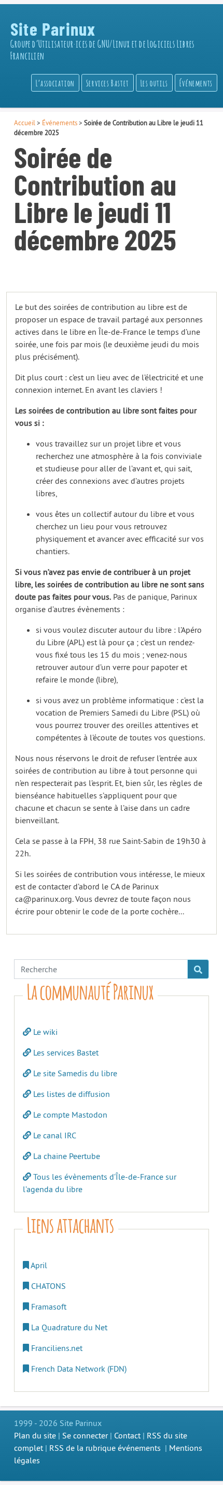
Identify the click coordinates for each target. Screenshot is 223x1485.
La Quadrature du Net (68, 1327)
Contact (127, 1435)
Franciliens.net (55, 1348)
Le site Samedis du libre (74, 1073)
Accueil (24, 122)
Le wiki (44, 1032)
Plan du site (35, 1435)
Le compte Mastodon (69, 1114)
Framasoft (47, 1306)
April (38, 1265)
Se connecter (85, 1435)
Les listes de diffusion (70, 1094)
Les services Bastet (65, 1052)
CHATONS (47, 1286)
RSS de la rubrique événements (105, 1448)
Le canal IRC (53, 1135)
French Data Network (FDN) (78, 1368)
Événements (59, 122)
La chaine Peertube (65, 1156)
